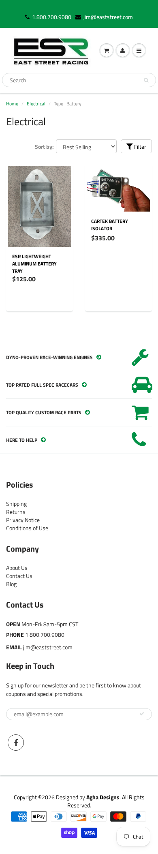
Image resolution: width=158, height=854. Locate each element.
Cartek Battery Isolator (109, 224)
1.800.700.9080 (51, 17)
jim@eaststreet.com (108, 17)
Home (12, 103)
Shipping (16, 503)
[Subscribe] (142, 713)
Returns (16, 511)
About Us (17, 567)
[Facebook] (16, 742)
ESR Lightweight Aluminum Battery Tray (34, 264)
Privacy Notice (23, 520)
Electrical (36, 103)
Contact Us (19, 575)
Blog (11, 584)
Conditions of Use (27, 528)
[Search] (146, 80)
